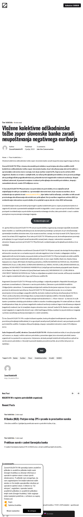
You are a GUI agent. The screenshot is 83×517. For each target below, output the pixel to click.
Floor (30, 358)
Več (41, 350)
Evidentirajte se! (41, 221)
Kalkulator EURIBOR (72, 5)
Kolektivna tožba (40, 358)
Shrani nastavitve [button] (13, 511)
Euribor (23, 358)
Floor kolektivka (7, 122)
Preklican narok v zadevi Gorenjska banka (26, 442)
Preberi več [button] (8, 499)
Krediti (51, 358)
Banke (15, 358)
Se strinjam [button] (32, 511)
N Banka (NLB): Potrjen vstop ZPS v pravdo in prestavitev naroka (37, 419)
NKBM (59, 358)
